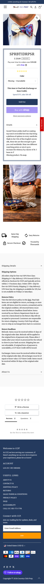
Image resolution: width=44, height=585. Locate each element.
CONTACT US (8, 483)
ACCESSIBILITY (9, 505)
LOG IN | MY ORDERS (11, 468)
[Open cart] (39, 7)
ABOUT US (7, 480)
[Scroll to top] (39, 578)
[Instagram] (7, 567)
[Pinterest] (10, 567)
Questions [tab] (24, 418)
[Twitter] (13, 567)
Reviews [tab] (9, 418)
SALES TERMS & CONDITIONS (15, 494)
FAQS (5, 501)
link (29, 300)
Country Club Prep (25, 579)
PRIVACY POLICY (10, 498)
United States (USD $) (15, 546)
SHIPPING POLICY (10, 487)
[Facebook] (4, 567)
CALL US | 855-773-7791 (12, 509)
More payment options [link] (22, 116)
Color (22, 76)
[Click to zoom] (37, 18)
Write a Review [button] (23, 407)
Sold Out (22, 102)
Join (22, 536)
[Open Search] (31, 7)
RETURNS (7, 491)
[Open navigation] (5, 7)
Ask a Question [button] (23, 413)
